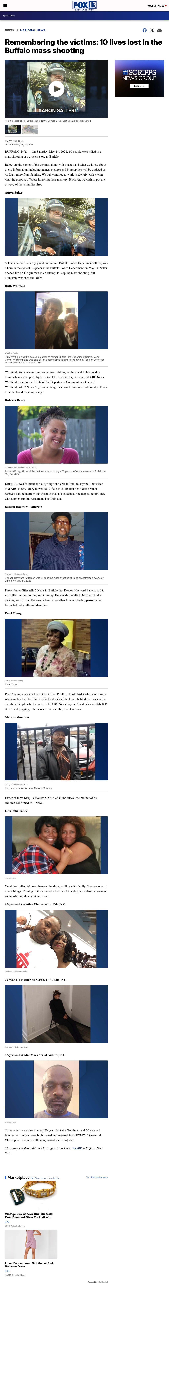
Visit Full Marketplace (97, 1177)
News (9, 30)
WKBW (77, 1148)
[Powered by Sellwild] (103, 1282)
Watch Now (156, 5)
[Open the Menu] (5, 5)
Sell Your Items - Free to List (45, 1178)
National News (33, 30)
